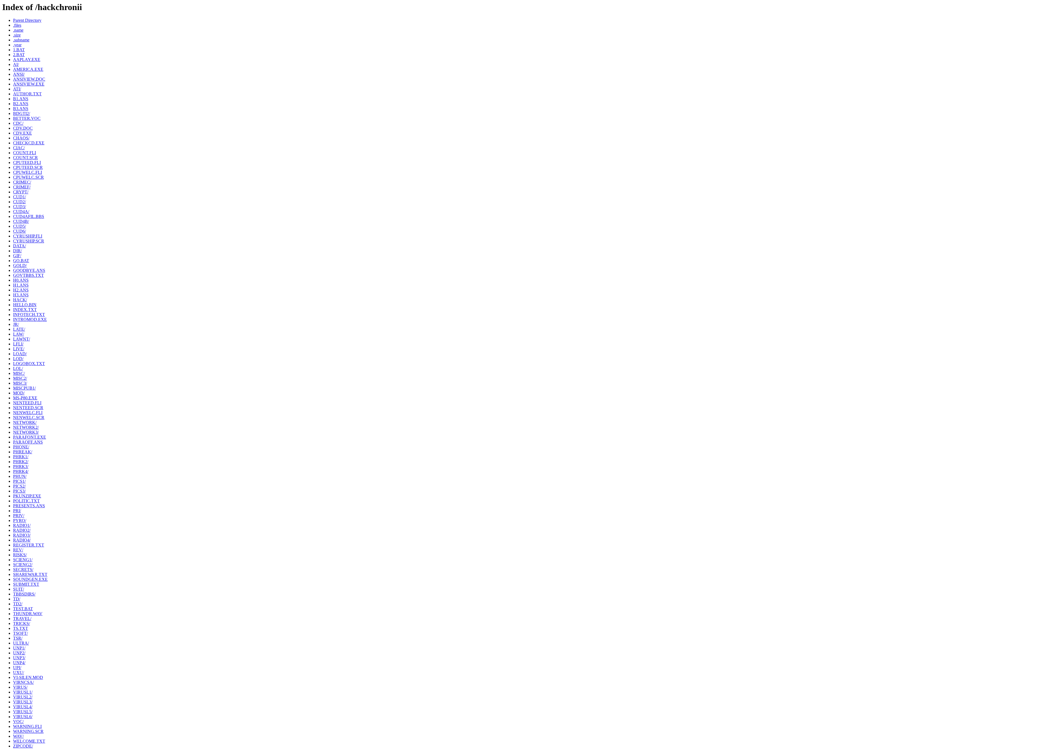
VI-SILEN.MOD (28, 677)
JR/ (16, 324)
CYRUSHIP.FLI (27, 236)
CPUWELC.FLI (27, 172)
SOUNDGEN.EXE (30, 579)
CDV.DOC (23, 128)
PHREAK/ (22, 452)
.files (17, 25)
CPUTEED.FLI (27, 162)
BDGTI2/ (21, 113)
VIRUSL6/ (22, 716)
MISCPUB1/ (24, 388)
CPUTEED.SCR (28, 167)
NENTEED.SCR (28, 407)
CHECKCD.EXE (28, 143)
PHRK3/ (20, 466)
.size (17, 35)
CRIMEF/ (22, 187)
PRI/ (17, 510)
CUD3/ (19, 206)
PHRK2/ (20, 461)
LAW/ (18, 334)
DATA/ (19, 246)
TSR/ (17, 638)
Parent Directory (27, 20)
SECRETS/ (23, 569)
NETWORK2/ (26, 427)
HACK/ (20, 299)
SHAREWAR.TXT (30, 574)
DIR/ (17, 250)
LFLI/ (18, 344)
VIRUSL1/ (22, 692)
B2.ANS (20, 103)
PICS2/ (19, 486)
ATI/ (17, 89)
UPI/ (17, 667)
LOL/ (18, 368)
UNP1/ (19, 648)
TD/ (16, 599)
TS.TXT (20, 628)
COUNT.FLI (24, 152)
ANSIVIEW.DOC (29, 79)
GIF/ (17, 255)
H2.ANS (21, 290)
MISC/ (19, 373)
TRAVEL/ (22, 618)
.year (17, 44)
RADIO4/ (22, 540)
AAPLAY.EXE (26, 59)
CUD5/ (19, 226)
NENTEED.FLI (27, 402)
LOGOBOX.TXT (29, 363)
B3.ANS (20, 108)
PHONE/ (21, 447)
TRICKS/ (21, 623)
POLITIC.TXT (26, 501)
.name (18, 30)
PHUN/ (19, 476)
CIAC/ (19, 147)
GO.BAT (21, 260)
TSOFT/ (20, 633)
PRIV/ (18, 515)
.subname (21, 40)
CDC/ (18, 123)
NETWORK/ (25, 422)
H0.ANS (21, 280)
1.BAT (19, 49)
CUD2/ (19, 201)
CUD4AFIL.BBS (28, 216)
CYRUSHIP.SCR (28, 241)
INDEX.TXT (25, 309)
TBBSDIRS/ (24, 594)
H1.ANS (21, 285)
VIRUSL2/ (22, 697)
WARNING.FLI (27, 726)
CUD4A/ (21, 211)
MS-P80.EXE (25, 398)
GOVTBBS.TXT (28, 275)
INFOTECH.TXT (29, 314)
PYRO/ (19, 520)
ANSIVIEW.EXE (28, 84)
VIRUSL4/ (22, 707)
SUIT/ (18, 589)
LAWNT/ (21, 339)
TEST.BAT (23, 608)
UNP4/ (19, 662)
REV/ (18, 550)
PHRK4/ (20, 471)
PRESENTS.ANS (29, 505)
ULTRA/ (21, 643)
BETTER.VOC (27, 118)
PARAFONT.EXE (29, 437)
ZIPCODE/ (23, 746)
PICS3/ (19, 491)
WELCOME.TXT (29, 741)
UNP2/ (19, 653)
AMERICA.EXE (28, 69)
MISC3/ (20, 383)
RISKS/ (20, 554)
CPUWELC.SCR (28, 177)
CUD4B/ (21, 221)
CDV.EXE (22, 133)
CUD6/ (19, 231)
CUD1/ (19, 197)
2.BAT (19, 54)
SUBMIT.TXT (26, 584)
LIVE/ (18, 349)
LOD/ (18, 358)
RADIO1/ (22, 525)
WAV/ (18, 736)
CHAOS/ (21, 138)
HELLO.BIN (25, 304)
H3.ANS (21, 295)
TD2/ (17, 604)
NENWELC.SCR (28, 417)
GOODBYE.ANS (29, 270)
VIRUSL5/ (22, 711)
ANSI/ (19, 74)
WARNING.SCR (28, 731)
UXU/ (18, 672)
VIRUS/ (20, 687)
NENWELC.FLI (27, 412)
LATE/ (19, 329)
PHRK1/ (20, 456)
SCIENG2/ (22, 564)
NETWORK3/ (26, 432)
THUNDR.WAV (27, 613)
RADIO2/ (22, 530)
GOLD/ (20, 265)
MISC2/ (20, 378)
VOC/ (18, 721)
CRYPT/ (20, 192)
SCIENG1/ (22, 559)
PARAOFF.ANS (28, 442)
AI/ (16, 64)
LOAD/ (20, 353)
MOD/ (19, 393)
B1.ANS (20, 98)
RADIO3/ (22, 535)
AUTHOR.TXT (27, 94)
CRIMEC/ (22, 182)
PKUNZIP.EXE (27, 496)
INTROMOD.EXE (30, 319)
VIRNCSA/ (23, 682)
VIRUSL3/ (22, 702)
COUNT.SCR (25, 157)
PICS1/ (19, 481)
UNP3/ (19, 657)
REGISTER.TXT (28, 545)
